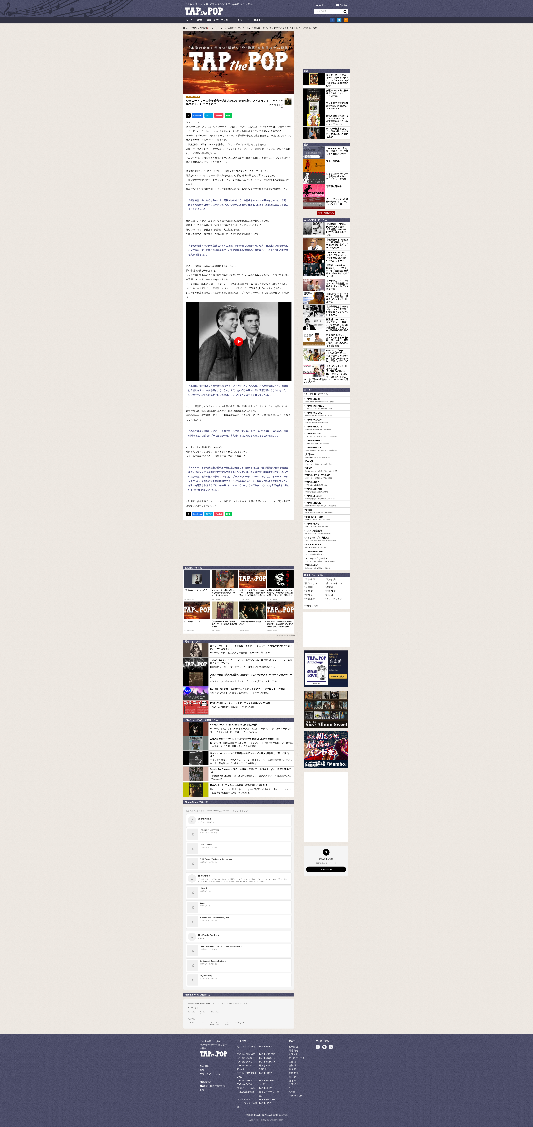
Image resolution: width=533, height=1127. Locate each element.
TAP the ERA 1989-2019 (318, 476)
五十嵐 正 (310, 579)
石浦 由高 (331, 579)
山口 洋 (329, 595)
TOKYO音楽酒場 (318, 532)
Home (186, 28)
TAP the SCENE (319, 414)
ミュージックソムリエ (320, 559)
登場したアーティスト (218, 20)
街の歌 (319, 511)
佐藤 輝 (329, 587)
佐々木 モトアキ (334, 583)
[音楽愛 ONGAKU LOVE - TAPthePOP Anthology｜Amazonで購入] (326, 668)
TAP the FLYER (320, 497)
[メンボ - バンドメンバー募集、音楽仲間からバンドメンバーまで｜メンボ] (326, 749)
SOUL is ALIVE (315, 545)
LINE (228, 115)
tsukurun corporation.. (275, 1120)
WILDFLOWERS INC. (258, 1115)
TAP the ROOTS (318, 428)
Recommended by (282, 635)
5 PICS (322, 469)
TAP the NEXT (319, 400)
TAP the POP (312, 606)
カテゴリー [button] (241, 20)
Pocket (219, 115)
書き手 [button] (257, 20)
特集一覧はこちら (326, 213)
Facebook (197, 115)
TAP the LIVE (317, 525)
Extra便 (319, 462)
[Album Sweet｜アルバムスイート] (326, 709)
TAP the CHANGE (318, 407)
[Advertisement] (238, 542)
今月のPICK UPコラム (316, 394)
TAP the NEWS (199, 28)
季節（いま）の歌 (317, 518)
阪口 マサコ (311, 583)
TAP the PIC (318, 566)
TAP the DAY (316, 483)
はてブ (209, 115)
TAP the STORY (317, 441)
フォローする (326, 869)
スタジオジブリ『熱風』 (320, 538)
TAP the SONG (321, 434)
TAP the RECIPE (315, 552)
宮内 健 (309, 595)
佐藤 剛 (309, 587)
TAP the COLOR (316, 421)
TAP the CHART (319, 490)
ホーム (189, 20)
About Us (321, 5)
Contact (344, 5)
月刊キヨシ (317, 455)
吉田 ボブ (310, 599)
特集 (199, 20)
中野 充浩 (331, 591)
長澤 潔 (309, 591)
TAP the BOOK (320, 504)
